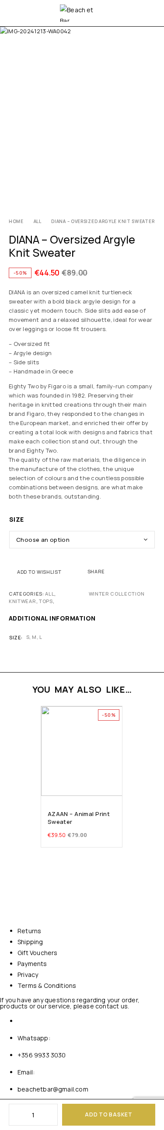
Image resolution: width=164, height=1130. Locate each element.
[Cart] (151, 13)
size (16, 519)
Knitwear (22, 601)
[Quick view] (48, 727)
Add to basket (108, 1114)
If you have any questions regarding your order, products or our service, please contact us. (70, 1003)
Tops (46, 601)
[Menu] (14, 13)
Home (16, 221)
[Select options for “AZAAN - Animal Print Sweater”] (115, 787)
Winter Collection (117, 593)
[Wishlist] (48, 714)
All (38, 221)
